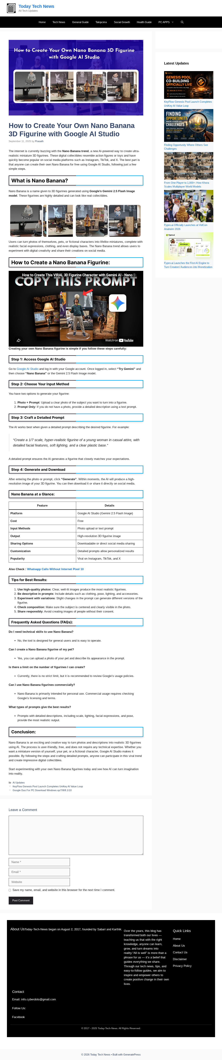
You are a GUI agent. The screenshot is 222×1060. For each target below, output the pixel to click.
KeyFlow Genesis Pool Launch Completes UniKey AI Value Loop (48, 786)
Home (42, 22)
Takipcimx (101, 22)
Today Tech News (36, 6)
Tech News (59, 22)
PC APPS (164, 22)
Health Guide (144, 22)
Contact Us (180, 952)
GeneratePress (132, 1054)
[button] (182, 22)
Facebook (18, 1017)
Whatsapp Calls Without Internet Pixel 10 (55, 569)
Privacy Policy (182, 966)
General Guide (80, 22)
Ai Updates (19, 782)
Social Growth (122, 22)
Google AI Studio (27, 369)
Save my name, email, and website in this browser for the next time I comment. (63, 890)
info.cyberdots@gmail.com (38, 999)
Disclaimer (180, 959)
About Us (179, 945)
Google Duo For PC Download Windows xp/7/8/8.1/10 (42, 790)
